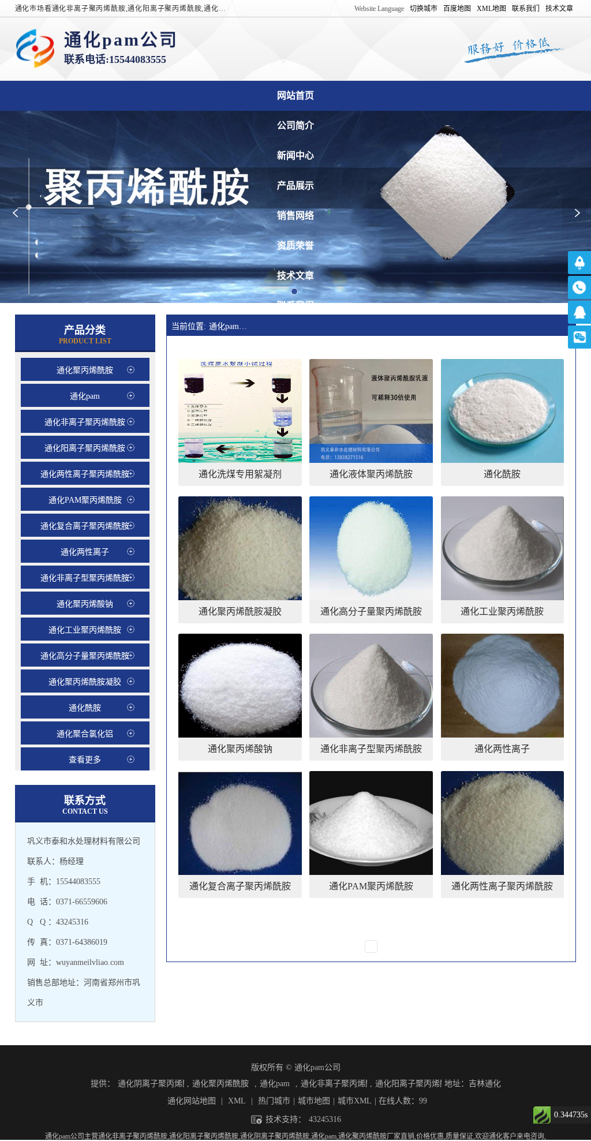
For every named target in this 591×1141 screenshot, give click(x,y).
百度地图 (457, 9)
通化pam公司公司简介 (295, 125)
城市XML (355, 1101)
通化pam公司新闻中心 (295, 155)
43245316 (325, 1119)
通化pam (275, 1083)
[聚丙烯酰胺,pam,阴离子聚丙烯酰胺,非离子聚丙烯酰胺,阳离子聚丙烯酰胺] (35, 49)
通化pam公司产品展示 (295, 185)
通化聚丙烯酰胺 (220, 1083)
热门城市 (274, 1101)
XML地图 (491, 9)
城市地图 (314, 1101)
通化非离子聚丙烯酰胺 (334, 1083)
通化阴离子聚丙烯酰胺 (151, 1083)
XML (237, 1101)
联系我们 (526, 9)
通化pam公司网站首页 (295, 95)
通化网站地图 (191, 1101)
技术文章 (559, 9)
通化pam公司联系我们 (295, 305)
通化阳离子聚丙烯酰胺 (408, 1083)
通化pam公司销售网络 (295, 215)
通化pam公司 (232, 326)
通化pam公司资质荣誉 (295, 245)
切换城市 (423, 9)
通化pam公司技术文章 (295, 275)
